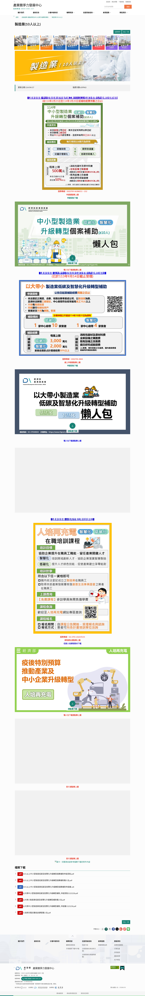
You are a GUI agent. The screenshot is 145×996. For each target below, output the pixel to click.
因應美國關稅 (118, 945)
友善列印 (117, 32)
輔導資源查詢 (70, 945)
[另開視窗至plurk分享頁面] (124, 929)
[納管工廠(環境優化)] (125, 42)
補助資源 (117, 956)
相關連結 (128, 2)
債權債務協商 (102, 945)
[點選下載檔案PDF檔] (72, 401)
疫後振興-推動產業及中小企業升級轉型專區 (35, 17)
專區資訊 (123, 12)
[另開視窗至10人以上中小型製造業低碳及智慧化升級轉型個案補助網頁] (72, 146)
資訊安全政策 (85, 993)
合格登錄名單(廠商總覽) (89, 956)
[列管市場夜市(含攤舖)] (112, 42)
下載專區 (121, 2)
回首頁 (108, 2)
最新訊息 (36, 12)
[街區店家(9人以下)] (59, 42)
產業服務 (106, 12)
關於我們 (21, 12)
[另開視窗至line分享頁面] (128, 929)
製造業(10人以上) (57, 17)
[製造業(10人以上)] (33, 42)
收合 (72, 936)
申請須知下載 (72, 198)
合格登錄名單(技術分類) (89, 950)
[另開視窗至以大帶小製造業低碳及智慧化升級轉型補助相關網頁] (72, 355)
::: (14, 1)
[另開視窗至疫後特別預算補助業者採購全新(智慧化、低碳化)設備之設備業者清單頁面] (72, 862)
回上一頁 (126, 32)
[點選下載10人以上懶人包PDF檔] (72, 234)
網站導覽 (114, 2)
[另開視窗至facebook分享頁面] (113, 929)
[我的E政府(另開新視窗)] (122, 968)
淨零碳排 (117, 952)
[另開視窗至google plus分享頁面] (120, 929)
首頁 (17, 17)
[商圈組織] (99, 42)
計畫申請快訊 (53, 12)
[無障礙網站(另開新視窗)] (115, 967)
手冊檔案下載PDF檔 (72, 948)
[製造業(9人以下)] (20, 42)
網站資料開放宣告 (72, 993)
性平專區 (117, 960)
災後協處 (117, 948)
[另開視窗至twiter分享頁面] (117, 929)
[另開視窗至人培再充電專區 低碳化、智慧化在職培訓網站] (72, 578)
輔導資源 (70, 12)
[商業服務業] (72, 42)
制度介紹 (85, 945)
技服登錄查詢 (88, 12)
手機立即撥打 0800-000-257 (32, 978)
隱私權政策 (60, 993)
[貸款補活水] (46, 42)
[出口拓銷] (86, 42)
